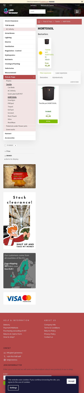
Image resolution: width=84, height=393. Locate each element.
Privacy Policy (49, 334)
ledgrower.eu (11, 360)
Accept (71, 381)
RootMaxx (10, 122)
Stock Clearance (10, 21)
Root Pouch (11, 116)
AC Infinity (9, 29)
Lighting (7, 37)
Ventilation (8, 46)
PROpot (10, 103)
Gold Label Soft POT (14, 94)
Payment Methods (10, 328)
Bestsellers (43, 77)
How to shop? (8, 337)
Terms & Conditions (51, 328)
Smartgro (10, 100)
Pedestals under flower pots (15, 126)
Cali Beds (10, 87)
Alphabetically (57, 77)
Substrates (8, 68)
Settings (12, 388)
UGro (9, 119)
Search (49, 11)
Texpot (9, 106)
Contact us (47, 337)
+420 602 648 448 (13, 356)
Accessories (9, 138)
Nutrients (8, 59)
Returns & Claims (46, 5)
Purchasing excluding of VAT (14, 331)
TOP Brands (8, 25)
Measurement (9, 72)
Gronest (10, 113)
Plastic (7, 81)
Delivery (33, 5)
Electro (7, 42)
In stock (11, 145)
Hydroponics (9, 55)
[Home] (39, 21)
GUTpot (10, 110)
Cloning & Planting (11, 64)
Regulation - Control (12, 51)
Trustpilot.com (43, 1)
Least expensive (60, 73)
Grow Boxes (9, 33)
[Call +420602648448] (6, 5)
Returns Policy (49, 331)
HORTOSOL (11, 97)
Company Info (49, 325)
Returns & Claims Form (12, 334)
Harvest (7, 133)
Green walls (9, 129)
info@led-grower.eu (14, 353)
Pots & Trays (9, 77)
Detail (47, 121)
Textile (8, 84)
